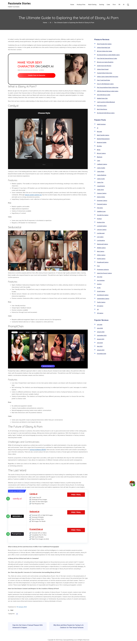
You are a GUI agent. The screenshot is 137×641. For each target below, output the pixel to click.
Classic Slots (100, 190)
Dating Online (101, 197)
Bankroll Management (103, 139)
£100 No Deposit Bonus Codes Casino (107, 91)
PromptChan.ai (36, 529)
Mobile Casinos (101, 248)
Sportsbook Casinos (102, 295)
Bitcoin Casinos (101, 153)
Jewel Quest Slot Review (104, 66)
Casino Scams (101, 179)
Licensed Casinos (102, 226)
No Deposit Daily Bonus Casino (106, 113)
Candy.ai (33, 494)
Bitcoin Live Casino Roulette (105, 62)
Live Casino (100, 237)
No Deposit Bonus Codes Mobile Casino (108, 55)
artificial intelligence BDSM (38, 450)
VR (119, 5)
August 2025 (100, 339)
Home (72, 5)
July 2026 (99, 325)
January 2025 (100, 350)
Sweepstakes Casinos (103, 299)
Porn (114, 5)
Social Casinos (101, 291)
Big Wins (99, 146)
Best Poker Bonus (102, 109)
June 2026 (100, 328)
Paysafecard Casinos (102, 262)
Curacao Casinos (101, 193)
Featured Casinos (102, 204)
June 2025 (100, 343)
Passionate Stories (19, 3)
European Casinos (102, 201)
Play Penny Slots (101, 106)
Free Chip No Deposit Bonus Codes (107, 58)
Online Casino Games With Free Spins (107, 77)
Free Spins (100, 208)
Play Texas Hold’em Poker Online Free (107, 88)
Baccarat (99, 132)
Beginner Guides (101, 142)
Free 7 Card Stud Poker (103, 80)
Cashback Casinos (102, 164)
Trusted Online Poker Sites (104, 73)
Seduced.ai (34, 511)
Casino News (100, 171)
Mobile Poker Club (102, 98)
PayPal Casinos (101, 259)
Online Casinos (101, 255)
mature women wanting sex (33, 195)
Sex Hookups (101, 280)
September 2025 (102, 335)
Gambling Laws (101, 211)
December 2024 (101, 354)
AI (123, 5)
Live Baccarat (101, 233)
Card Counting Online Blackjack (106, 102)
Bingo (98, 150)
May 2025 (100, 346)
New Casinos (100, 251)
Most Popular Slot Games (104, 44)
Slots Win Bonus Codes (103, 95)
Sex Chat (99, 277)
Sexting (101, 5)
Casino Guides (101, 168)
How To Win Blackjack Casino (105, 84)
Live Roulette (101, 240)
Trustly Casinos (101, 302)
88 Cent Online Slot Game (104, 51)
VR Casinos (100, 313)
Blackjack (99, 157)
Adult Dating (92, 5)
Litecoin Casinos (101, 230)
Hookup (99, 219)
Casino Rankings (101, 175)
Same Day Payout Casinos (104, 273)
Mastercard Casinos (102, 244)
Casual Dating (101, 186)
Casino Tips (100, 182)
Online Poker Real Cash (103, 48)
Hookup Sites (81, 5)
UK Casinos (100, 306)
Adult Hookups (101, 124)
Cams (108, 5)
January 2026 (100, 332)
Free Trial (76, 495)
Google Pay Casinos (102, 215)
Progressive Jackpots (103, 270)
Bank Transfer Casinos (103, 135)
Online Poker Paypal (102, 69)
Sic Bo (99, 288)
